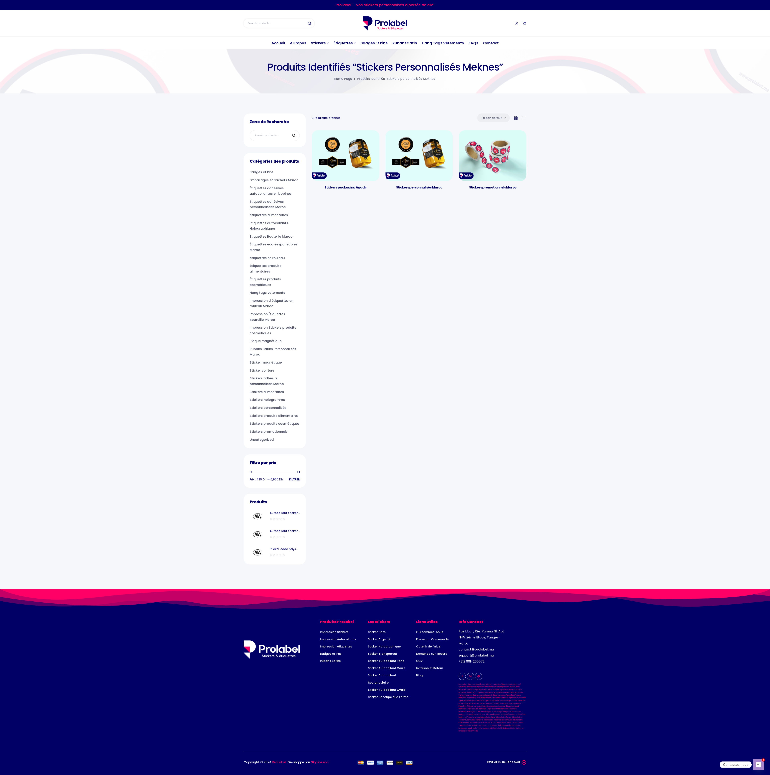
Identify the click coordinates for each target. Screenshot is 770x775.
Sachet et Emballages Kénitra (504, 728)
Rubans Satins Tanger (503, 717)
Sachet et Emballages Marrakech (500, 725)
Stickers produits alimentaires (274, 415)
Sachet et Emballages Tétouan (476, 725)
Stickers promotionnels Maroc (492, 187)
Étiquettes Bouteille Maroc (271, 236)
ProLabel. (279, 762)
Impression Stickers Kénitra (505, 692)
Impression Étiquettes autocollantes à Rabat (484, 687)
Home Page (343, 78)
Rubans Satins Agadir (491, 720)
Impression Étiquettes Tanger (501, 703)
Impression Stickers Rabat (510, 687)
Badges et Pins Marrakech (468, 714)
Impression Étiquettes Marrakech (486, 706)
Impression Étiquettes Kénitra (489, 709)
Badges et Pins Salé (501, 714)
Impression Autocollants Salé (474, 701)
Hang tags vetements (267, 292)
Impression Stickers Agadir (468, 692)
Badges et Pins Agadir (486, 714)
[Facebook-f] (462, 676)
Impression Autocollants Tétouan (471, 698)
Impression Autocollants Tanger (509, 695)
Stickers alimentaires (267, 392)
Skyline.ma (319, 762)
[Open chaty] (758, 764)
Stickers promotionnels (269, 431)
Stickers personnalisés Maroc (419, 187)
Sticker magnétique (266, 362)
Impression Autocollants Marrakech (495, 698)
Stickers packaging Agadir (345, 187)
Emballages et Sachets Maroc (274, 180)
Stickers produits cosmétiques (275, 423)
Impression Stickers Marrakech (511, 690)
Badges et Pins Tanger (493, 712)
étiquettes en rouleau (267, 258)
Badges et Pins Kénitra (518, 714)
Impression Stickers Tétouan (489, 690)
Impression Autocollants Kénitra (496, 701)
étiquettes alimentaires (269, 215)
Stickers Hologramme (267, 399)
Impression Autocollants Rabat (486, 695)
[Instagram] (470, 676)
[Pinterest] (478, 676)
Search (309, 23)
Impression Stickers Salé (486, 692)
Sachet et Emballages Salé (483, 728)
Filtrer (294, 479)
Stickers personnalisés (268, 407)
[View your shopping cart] (524, 23)
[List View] (524, 117)
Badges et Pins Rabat (477, 712)
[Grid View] (516, 117)
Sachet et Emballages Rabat (495, 722)
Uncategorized (262, 439)
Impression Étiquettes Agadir (508, 706)
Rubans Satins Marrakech (474, 720)
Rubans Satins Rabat (488, 717)
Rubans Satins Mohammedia (474, 722)
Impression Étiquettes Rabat (479, 703)
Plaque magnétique (266, 341)
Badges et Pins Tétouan (512, 712)
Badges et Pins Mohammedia (469, 717)
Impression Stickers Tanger (468, 690)
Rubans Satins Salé (505, 720)
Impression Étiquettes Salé (468, 709)
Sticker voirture (262, 370)
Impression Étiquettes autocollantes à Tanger (475, 684)
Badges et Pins (262, 172)
